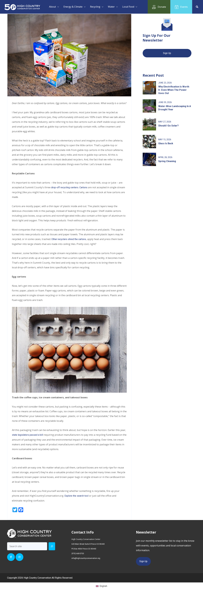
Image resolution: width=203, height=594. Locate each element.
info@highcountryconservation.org (85, 558)
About (52, 6)
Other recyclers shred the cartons (68, 239)
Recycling (95, 6)
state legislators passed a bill (27, 434)
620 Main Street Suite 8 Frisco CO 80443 (88, 544)
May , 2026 (164, 122)
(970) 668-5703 (77, 553)
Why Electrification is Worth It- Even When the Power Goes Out (173, 90)
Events (184, 6)
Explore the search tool (76, 495)
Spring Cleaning (167, 161)
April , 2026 (165, 157)
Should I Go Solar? (168, 125)
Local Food (128, 6)
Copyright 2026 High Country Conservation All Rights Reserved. (40, 577)
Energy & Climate (72, 6)
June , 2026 (165, 83)
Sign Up (167, 53)
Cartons (83, 187)
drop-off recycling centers (64, 187)
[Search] (52, 546)
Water (111, 6)
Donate (162, 6)
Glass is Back (165, 143)
